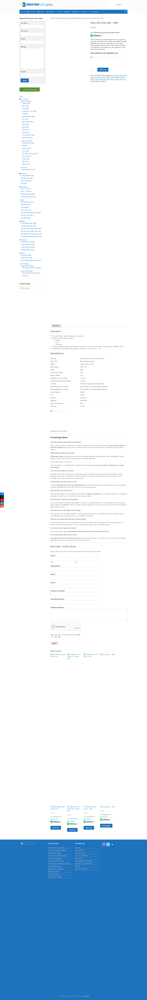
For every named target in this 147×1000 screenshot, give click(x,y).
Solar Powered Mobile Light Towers (31, 213)
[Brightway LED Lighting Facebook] (104, 844)
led (121, 79)
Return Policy (79, 858)
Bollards (24, 145)
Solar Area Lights (26, 205)
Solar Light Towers (26, 210)
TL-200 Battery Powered (28, 242)
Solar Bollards (25, 207)
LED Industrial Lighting (54, 853)
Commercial (31, 12)
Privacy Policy (79, 850)
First (51, 562)
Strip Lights (25, 129)
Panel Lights (25, 124)
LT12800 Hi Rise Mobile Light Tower (31, 228)
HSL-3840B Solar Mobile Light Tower (31, 236)
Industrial (41, 12)
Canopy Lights (26, 103)
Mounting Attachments (28, 169)
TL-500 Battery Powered (28, 247)
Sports (84, 12)
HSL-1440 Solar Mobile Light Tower (31, 231)
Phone (53, 583)
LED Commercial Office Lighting (57, 855)
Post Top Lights (26, 156)
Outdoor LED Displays (27, 266)
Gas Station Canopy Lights (30, 153)
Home (24, 12)
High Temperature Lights (28, 194)
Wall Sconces (26, 164)
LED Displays (94, 12)
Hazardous (52, 12)
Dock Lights (25, 106)
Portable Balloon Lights (27, 250)
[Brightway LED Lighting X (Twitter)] (108, 844)
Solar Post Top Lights (27, 215)
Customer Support (80, 853)
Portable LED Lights (54, 874)
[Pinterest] (2, 500)
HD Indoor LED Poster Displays (31, 273)
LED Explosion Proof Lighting (56, 848)
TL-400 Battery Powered (28, 244)
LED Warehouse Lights (54, 866)
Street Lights (26, 159)
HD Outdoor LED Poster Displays (31, 268)
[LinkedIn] (2, 503)
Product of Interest (57, 591)
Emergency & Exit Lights (29, 111)
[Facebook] (2, 494)
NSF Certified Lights (28, 122)
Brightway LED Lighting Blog (83, 863)
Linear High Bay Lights (28, 116)
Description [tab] (56, 326)
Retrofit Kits (25, 127)
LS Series (103, 81)
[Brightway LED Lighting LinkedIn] (112, 844)
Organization (55, 566)
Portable (76, 12)
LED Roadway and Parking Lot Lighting (59, 863)
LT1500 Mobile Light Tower (28, 223)
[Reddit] (2, 506)
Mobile (68, 12)
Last (76, 562)
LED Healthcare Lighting (55, 858)
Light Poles (24, 167)
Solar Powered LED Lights (62, 18)
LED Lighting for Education (56, 861)
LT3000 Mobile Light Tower (28, 226)
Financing (78, 848)
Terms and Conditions (81, 855)
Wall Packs (25, 161)
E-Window (25, 114)
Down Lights (25, 108)
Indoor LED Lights (26, 101)
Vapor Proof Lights (27, 138)
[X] (2, 497)
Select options (106, 826)
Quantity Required (57, 599)
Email (53, 574)
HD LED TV (25, 276)
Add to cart (103, 70)
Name (53, 556)
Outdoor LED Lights (26, 141)
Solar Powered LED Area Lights (78, 18)
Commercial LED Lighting (119, 75)
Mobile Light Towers (26, 258)
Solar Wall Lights (25, 218)
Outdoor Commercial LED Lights (99, 77)
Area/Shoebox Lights (28, 143)
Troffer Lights (26, 132)
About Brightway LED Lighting (83, 861)
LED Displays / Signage (55, 877)
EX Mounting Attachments (28, 197)
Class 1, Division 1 (26, 189)
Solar (60, 12)
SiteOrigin (86, 996)
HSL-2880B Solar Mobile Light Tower (31, 234)
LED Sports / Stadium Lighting (57, 850)
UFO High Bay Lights (28, 135)
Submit (54, 643)
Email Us (77, 866)
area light (116, 79)
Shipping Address (57, 607)
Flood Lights (25, 151)
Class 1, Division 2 (26, 191)
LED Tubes (25, 119)
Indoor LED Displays (27, 271)
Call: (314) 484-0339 (81, 869)
